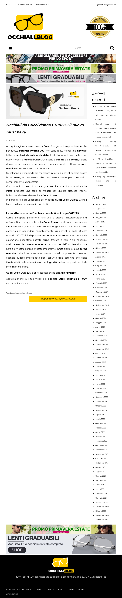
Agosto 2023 (100, 362)
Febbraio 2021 (101, 493)
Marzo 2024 (100, 331)
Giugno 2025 (100, 266)
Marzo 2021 (100, 489)
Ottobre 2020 (100, 511)
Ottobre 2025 (100, 248)
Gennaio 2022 (101, 445)
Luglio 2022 (100, 419)
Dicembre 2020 (101, 502)
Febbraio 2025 (101, 283)
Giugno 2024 (100, 318)
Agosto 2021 (100, 467)
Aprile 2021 (99, 485)
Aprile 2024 (100, 327)
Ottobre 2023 (100, 353)
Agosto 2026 (100, 204)
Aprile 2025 (100, 274)
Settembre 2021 (101, 463)
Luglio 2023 (100, 366)
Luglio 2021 (100, 472)
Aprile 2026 (100, 222)
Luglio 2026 (100, 209)
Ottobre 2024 (100, 301)
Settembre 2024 (102, 305)
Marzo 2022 (100, 436)
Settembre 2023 (101, 358)
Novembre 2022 (101, 401)
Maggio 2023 (100, 375)
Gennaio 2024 (101, 340)
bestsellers (14, 293)
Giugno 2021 (100, 476)
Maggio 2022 (100, 428)
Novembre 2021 (101, 454)
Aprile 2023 (100, 379)
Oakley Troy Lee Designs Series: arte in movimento (105, 180)
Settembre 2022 (101, 410)
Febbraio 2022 (101, 441)
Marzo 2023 (100, 384)
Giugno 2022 (100, 423)
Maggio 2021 (100, 480)
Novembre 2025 (101, 244)
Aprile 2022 (100, 432)
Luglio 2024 (100, 314)
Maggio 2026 (100, 217)
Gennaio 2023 (101, 393)
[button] (112, 48)
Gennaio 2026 (101, 235)
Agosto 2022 (100, 414)
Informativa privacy (18, 589)
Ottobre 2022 (100, 406)
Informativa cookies (49, 589)
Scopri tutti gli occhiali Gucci (58, 299)
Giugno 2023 (100, 371)
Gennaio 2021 (101, 498)
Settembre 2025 (101, 252)
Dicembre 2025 (101, 239)
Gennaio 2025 (101, 287)
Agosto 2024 (100, 309)
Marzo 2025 (100, 279)
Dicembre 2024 (101, 292)
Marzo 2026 (100, 226)
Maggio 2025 (100, 270)
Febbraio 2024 (101, 336)
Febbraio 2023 (101, 388)
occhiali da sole (26, 293)
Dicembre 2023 (101, 344)
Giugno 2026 (100, 213)
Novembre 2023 (101, 349)
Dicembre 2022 (101, 397)
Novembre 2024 (102, 296)
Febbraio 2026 (101, 230)
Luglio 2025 (100, 261)
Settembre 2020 (101, 515)
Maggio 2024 (100, 323)
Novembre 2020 (101, 507)
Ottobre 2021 (100, 458)
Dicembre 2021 (101, 450)
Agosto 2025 (100, 257)
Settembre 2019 (101, 520)
